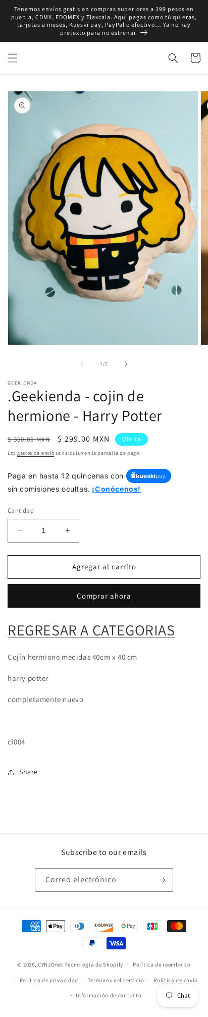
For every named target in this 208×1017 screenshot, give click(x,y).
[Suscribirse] (161, 880)
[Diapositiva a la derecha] (126, 364)
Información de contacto (108, 995)
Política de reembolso (162, 964)
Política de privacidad (49, 980)
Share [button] (28, 771)
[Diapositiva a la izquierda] (82, 364)
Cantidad (21, 510)
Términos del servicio (116, 980)
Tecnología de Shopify (94, 964)
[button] (13, 58)
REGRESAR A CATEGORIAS (91, 630)
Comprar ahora (104, 596)
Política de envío (175, 980)
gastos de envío (36, 453)
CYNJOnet (51, 964)
